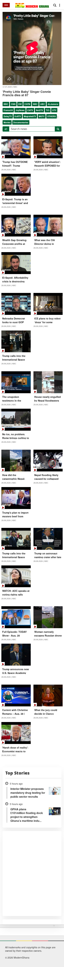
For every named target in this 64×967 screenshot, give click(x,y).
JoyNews (20, 110)
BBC (6, 104)
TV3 (47, 110)
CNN (13, 104)
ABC (42, 104)
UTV (54, 110)
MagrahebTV (30, 116)
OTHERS (51, 116)
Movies (7, 122)
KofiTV (18, 116)
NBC (35, 104)
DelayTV (8, 116)
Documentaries (20, 122)
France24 (8, 110)
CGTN (27, 104)
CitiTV (30, 110)
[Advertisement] (30, 945)
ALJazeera (53, 104)
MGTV (42, 116)
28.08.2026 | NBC (8, 170)
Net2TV (39, 110)
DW (20, 104)
